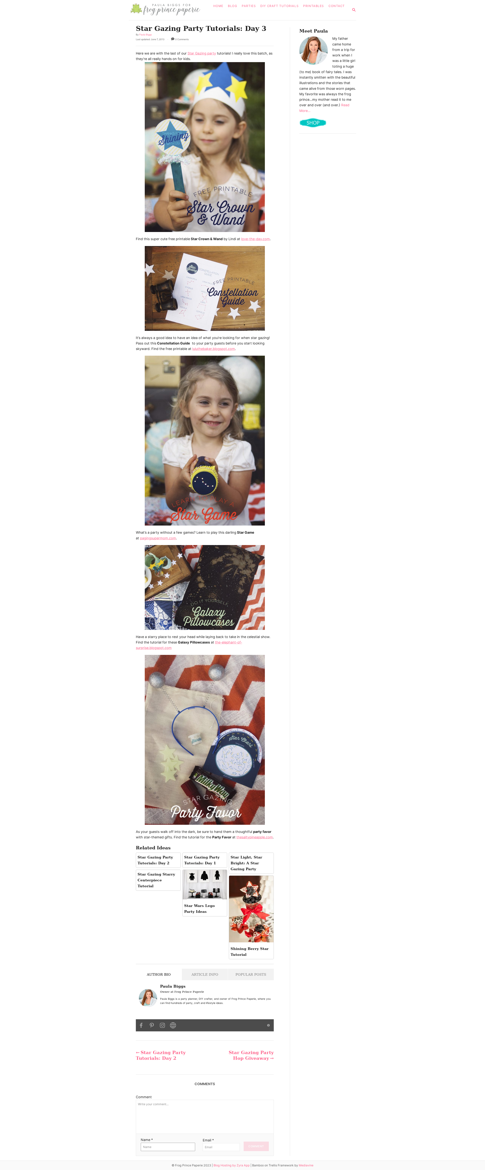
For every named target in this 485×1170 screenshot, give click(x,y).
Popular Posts (250, 974)
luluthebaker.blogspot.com (213, 349)
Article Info (205, 974)
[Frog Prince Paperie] (168, 10)
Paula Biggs (145, 34)
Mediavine (306, 1165)
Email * (208, 1140)
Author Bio (159, 974)
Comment (144, 1097)
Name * (147, 1140)
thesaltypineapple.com (254, 837)
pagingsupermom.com (158, 538)
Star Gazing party (202, 53)
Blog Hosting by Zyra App (232, 1165)
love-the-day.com (255, 239)
